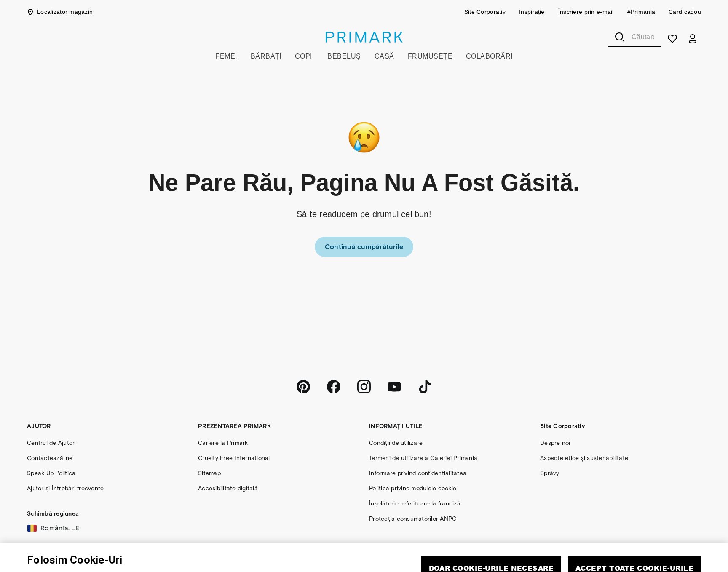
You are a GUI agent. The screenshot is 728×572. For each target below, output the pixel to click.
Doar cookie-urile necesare (491, 540)
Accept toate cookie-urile (634, 540)
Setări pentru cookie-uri (561, 565)
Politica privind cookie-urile (173, 568)
